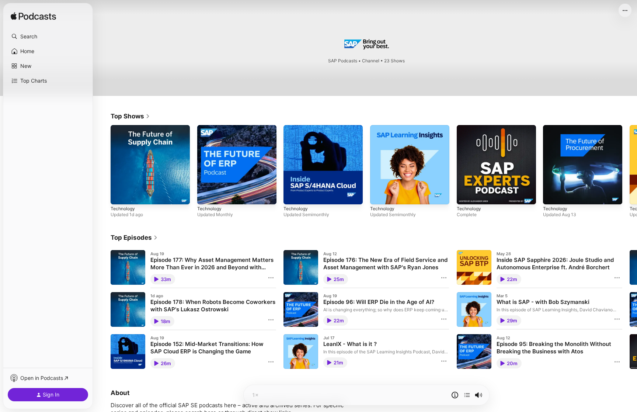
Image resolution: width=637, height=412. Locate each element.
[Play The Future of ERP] (206, 195)
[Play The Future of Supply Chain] (119, 195)
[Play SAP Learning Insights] (379, 195)
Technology (124, 128)
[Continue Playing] (467, 395)
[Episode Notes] (454, 395)
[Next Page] (629, 164)
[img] (33, 16)
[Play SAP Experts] (465, 195)
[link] (130, 116)
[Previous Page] (103, 164)
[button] (48, 36)
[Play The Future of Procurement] (552, 195)
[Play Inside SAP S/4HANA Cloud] (292, 195)
